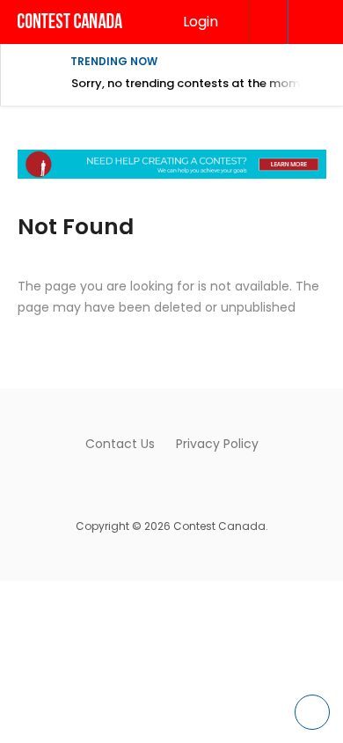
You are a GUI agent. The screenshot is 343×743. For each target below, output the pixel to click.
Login (200, 21)
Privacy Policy (217, 444)
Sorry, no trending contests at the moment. (196, 83)
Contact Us (120, 444)
